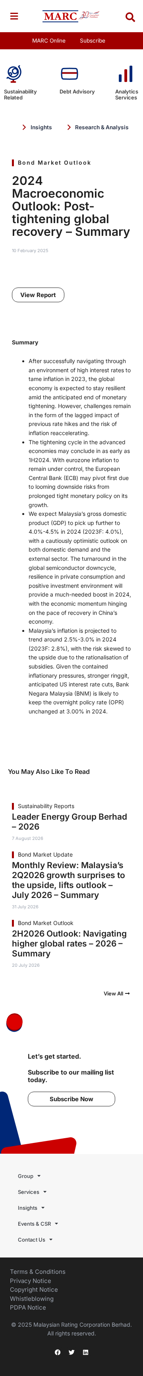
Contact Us (31, 1239)
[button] (14, 16)
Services (28, 1192)
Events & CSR (34, 1224)
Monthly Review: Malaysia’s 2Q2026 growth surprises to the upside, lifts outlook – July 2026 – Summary (68, 880)
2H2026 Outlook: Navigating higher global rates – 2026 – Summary (69, 943)
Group (25, 1176)
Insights (27, 1208)
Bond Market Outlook (54, 162)
